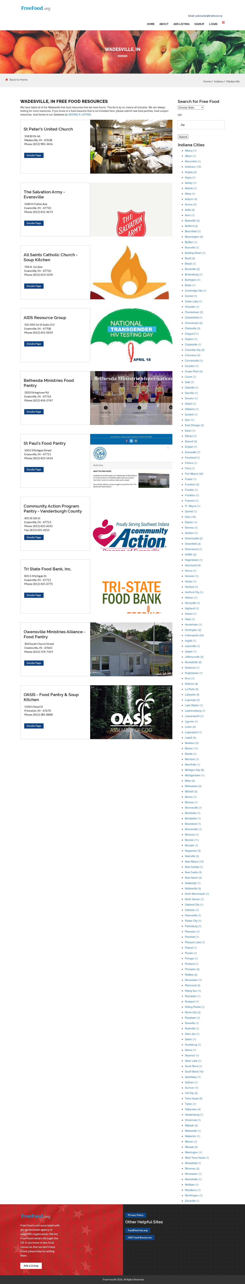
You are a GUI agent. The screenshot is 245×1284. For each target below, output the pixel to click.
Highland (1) (192, 608)
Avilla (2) (190, 209)
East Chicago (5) (194, 425)
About (164, 24)
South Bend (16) (194, 1071)
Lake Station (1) (194, 705)
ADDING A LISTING (79, 114)
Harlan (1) (190, 581)
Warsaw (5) (191, 1147)
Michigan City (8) (194, 770)
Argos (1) (190, 177)
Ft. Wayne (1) (192, 506)
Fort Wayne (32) (194, 473)
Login (213, 24)
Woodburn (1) (193, 1190)
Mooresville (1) (193, 829)
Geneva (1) (191, 527)
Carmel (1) (191, 296)
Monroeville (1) (193, 807)
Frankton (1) (192, 495)
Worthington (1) (194, 1195)
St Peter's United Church (48, 129)
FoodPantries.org (138, 1230)
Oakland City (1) (194, 904)
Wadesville (233, 81)
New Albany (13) (194, 861)
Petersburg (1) (193, 926)
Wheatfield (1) (193, 1163)
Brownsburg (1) (193, 274)
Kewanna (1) (192, 667)
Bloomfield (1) (193, 231)
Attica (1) (190, 193)
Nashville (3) (192, 856)
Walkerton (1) (192, 1136)
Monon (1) (191, 797)
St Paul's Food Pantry (45, 443)
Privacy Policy (135, 1215)
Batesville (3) (192, 220)
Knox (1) (190, 678)
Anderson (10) (193, 166)
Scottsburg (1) (193, 1044)
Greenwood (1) (193, 549)
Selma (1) (190, 1050)
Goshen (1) (191, 533)
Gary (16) (190, 516)
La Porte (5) (192, 689)
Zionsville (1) (192, 1200)
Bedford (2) (191, 226)
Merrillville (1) (192, 764)
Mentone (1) (192, 759)
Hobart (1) (191, 613)
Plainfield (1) (192, 937)
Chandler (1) (192, 306)
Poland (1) (191, 947)
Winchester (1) (193, 1174)
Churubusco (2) (194, 323)
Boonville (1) (192, 247)
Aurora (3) (191, 204)
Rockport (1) (192, 1001)
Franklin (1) (191, 490)
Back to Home (18, 79)
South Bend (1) (193, 1066)
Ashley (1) (190, 183)
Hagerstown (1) (193, 560)
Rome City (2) (193, 1012)
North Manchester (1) (197, 893)
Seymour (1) (192, 1055)
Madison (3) (192, 743)
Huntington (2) (193, 630)
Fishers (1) (191, 463)
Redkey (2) (191, 974)
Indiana (218, 81)
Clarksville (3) (192, 328)
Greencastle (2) (194, 538)
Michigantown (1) (194, 775)
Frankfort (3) (192, 484)
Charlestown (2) (194, 312)
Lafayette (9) (192, 694)
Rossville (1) (192, 1023)
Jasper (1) (191, 651)
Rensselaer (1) (193, 980)
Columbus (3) (192, 355)
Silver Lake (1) (193, 1060)
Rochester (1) (193, 996)
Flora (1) (190, 468)
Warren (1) (191, 1141)
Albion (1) (190, 156)
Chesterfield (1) (193, 317)
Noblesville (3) (193, 888)
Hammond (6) (193, 565)
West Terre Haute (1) (197, 1157)
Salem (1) (190, 1039)
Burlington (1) (192, 280)
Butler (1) (190, 285)
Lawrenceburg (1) (195, 710)
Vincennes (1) (193, 1120)
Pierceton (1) (192, 931)
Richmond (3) (192, 985)
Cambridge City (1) (195, 290)
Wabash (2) (191, 1125)
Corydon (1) (192, 366)
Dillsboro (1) (192, 409)
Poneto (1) (191, 953)
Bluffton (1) (191, 242)
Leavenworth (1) (194, 716)
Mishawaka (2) (193, 786)
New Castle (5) (193, 872)
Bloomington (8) (194, 236)
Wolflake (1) (192, 1184)
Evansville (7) (192, 452)
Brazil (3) (190, 258)
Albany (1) (191, 150)
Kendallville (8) (193, 662)
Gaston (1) (191, 522)
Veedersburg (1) (194, 1114)
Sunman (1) (191, 1087)
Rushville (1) (192, 1028)
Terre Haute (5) (193, 1098)
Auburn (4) (191, 199)
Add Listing (181, 24)
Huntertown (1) (193, 624)
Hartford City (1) (194, 592)
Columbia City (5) (195, 350)
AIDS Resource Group (45, 317)
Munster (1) (191, 845)
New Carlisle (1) (194, 867)
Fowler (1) (191, 479)
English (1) (191, 446)
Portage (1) (191, 958)
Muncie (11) (192, 840)
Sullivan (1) (191, 1082)
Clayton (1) (191, 339)
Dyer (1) (189, 420)
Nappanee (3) (193, 850)
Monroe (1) (191, 802)
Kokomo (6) (191, 683)
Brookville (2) (192, 269)
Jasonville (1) (192, 646)
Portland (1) (191, 964)
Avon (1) (190, 215)
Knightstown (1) (194, 673)
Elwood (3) (191, 441)
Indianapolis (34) (194, 635)
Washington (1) (193, 1152)
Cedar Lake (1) (193, 301)
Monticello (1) (192, 813)
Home (151, 24)
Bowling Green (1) (195, 253)
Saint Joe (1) (192, 1034)
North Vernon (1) (194, 899)
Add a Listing (31, 1265)
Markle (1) (191, 753)
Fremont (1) (192, 500)
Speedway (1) (193, 1077)
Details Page (34, 155)
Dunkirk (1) (191, 414)
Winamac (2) (192, 1168)
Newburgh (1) (193, 883)
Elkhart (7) (191, 436)
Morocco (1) (192, 834)
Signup (199, 24)
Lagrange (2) (192, 700)
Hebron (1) (191, 597)
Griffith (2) (190, 554)
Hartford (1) (191, 586)
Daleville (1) (191, 387)
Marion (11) (191, 748)
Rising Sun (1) (193, 990)
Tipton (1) (190, 1104)
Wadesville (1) (193, 1130)
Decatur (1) (191, 398)
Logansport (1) (193, 732)
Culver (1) (190, 376)
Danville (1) (191, 393)
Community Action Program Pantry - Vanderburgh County (53, 508)
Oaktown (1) (192, 910)
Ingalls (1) (190, 640)
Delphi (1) (190, 403)
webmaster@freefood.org (208, 15)
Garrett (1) (191, 511)
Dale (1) (189, 382)
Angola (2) (191, 172)
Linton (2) (190, 727)
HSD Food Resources (140, 1237)
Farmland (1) (192, 457)
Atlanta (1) (191, 188)
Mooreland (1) (193, 823)
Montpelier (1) (193, 818)
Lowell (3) (190, 737)
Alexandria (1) (193, 161)
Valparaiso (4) (193, 1109)
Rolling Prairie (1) (195, 1007)
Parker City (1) (193, 920)
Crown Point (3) (194, 371)
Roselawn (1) (192, 1017)
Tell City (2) (191, 1093)
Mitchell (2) (191, 791)
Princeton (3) (192, 969)
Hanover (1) (192, 576)
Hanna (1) (190, 570)
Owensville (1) (193, 915)
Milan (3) (190, 780)
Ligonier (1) (191, 721)
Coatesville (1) (193, 344)
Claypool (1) (192, 333)
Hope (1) (190, 619)
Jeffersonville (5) (194, 657)
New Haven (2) (193, 877)
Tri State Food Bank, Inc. (47, 568)
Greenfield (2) (193, 543)
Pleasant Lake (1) (195, 942)
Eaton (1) (190, 430)
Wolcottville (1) (193, 1179)
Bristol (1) (190, 263)
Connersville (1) (194, 360)
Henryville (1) (192, 603)
